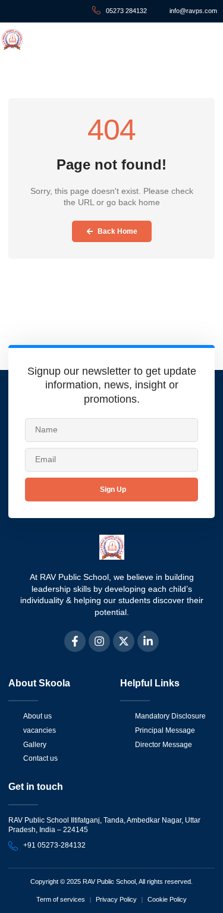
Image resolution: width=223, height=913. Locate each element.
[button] (206, 40)
